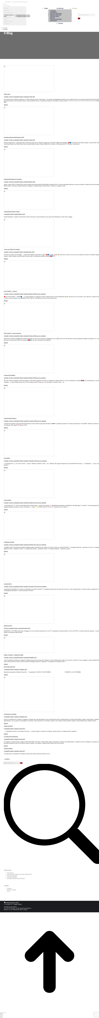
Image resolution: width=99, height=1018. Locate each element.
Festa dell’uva (10, 872)
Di (23, 96)
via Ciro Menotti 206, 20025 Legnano (19, 1)
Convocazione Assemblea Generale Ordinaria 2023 (19, 874)
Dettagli (6, 104)
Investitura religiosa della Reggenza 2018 (14, 137)
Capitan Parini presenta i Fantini (11, 211)
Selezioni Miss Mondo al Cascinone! (13, 179)
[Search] (78, 16)
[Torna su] (49, 1011)
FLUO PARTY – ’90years (10, 291)
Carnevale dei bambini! (9, 375)
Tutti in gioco (7, 94)
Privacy (20, 904)
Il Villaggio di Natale (9, 542)
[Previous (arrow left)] (0, 1015)
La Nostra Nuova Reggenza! (11, 736)
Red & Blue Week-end (9, 666)
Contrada (6, 96)
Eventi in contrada (13, 96)
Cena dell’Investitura (12, 877)
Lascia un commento (41, 294)
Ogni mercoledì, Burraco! (10, 418)
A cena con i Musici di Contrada (12, 249)
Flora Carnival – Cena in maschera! (12, 333)
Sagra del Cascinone (12, 875)
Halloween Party (8, 625)
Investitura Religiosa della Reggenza (16, 878)
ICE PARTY (7, 458)
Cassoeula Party (8, 584)
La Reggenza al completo (10, 714)
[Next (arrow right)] (2, 1015)
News (8, 891)
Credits (15, 904)
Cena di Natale (7, 500)
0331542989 (7, 1)
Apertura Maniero (8, 748)
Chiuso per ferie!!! (8, 726)
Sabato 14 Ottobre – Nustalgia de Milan (13, 655)
